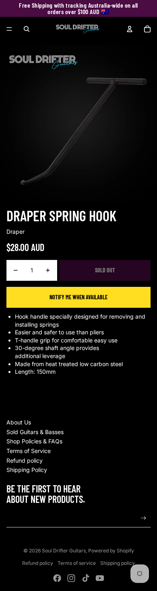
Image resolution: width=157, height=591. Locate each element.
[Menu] (9, 29)
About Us (18, 422)
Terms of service (77, 563)
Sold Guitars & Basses (35, 431)
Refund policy (24, 460)
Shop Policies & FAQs (34, 441)
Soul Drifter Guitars (64, 551)
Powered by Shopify (111, 551)
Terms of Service (28, 450)
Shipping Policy (26, 469)
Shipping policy (117, 563)
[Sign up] (143, 518)
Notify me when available (78, 297)
